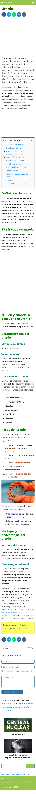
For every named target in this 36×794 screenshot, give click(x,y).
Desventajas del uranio (17, 184)
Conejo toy (29, 648)
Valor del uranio (14, 164)
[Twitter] (9, 14)
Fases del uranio (13, 171)
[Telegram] (19, 14)
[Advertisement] (18, 37)
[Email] (24, 14)
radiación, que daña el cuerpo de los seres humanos (17, 612)
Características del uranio (16, 157)
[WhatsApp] (14, 14)
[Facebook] (3, 14)
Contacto (29, 782)
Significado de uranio (15, 148)
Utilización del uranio (17, 167)
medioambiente (9, 578)
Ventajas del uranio (16, 180)
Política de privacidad (22, 671)
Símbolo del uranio (16, 161)
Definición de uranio (14, 145)
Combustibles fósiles (8, 648)
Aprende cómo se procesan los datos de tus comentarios (17, 707)
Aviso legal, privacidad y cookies (12, 782)
